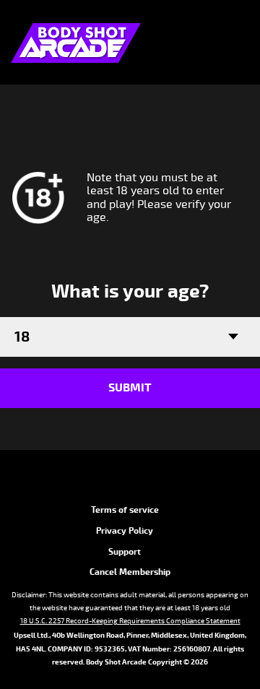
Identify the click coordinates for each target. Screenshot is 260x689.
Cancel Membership (130, 572)
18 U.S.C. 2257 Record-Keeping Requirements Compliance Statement (130, 621)
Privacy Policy (124, 531)
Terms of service (125, 510)
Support (124, 552)
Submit (130, 388)
